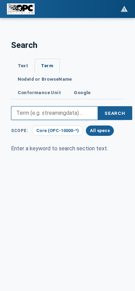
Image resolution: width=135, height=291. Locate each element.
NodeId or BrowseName (45, 79)
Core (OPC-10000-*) (57, 130)
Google (82, 92)
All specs (100, 130)
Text (23, 65)
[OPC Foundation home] (21, 8)
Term (47, 65)
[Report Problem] (124, 9)
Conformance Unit (39, 92)
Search (115, 113)
